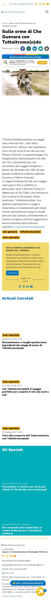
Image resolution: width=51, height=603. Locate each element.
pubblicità (23, 4)
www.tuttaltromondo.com (29, 227)
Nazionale (27, 524)
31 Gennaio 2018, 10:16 (12, 385)
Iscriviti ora (12, 273)
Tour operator (11, 237)
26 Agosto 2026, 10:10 (11, 483)
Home (4, 23)
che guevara (10, 231)
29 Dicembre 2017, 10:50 (12, 432)
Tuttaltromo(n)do (30, 231)
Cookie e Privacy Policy (12, 596)
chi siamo (14, 4)
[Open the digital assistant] (40, 591)
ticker (31, 4)
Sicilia (25, 483)
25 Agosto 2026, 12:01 (11, 524)
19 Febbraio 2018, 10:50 (12, 339)
